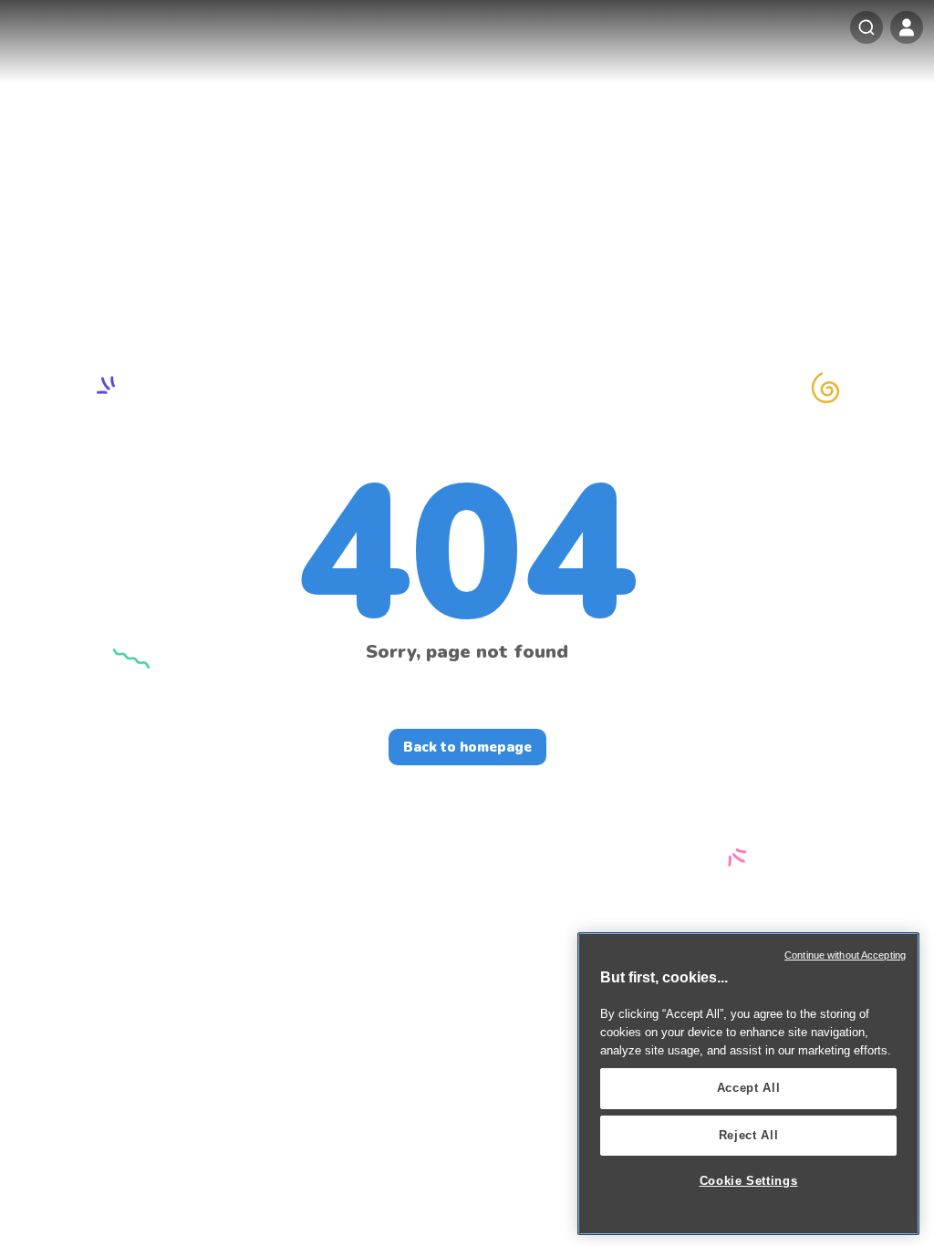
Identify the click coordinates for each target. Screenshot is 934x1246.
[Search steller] (866, 27)
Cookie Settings (749, 1181)
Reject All (749, 1135)
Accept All (749, 1088)
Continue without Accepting (845, 955)
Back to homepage (467, 747)
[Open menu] (906, 27)
